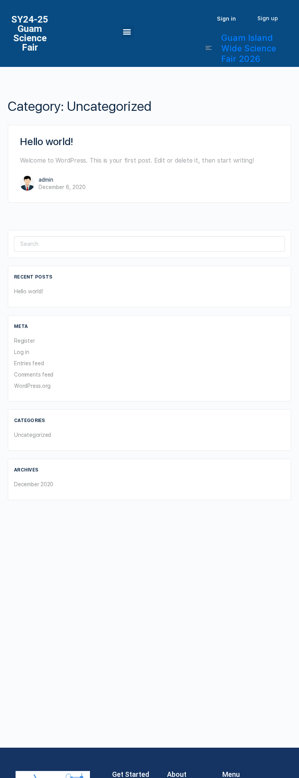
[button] (127, 31)
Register (24, 341)
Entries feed (29, 363)
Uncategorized (32, 435)
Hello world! (46, 141)
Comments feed (33, 374)
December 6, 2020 (62, 187)
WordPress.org (32, 386)
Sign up (267, 18)
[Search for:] (149, 243)
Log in (21, 352)
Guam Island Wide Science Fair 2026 (248, 48)
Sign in (226, 19)
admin (46, 180)
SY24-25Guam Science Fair (29, 33)
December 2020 (33, 484)
